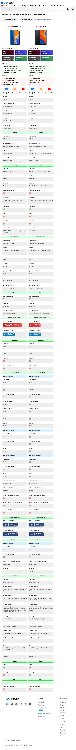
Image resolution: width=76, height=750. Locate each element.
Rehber (34, 6)
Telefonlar (45, 6)
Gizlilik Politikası (10, 740)
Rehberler (41, 705)
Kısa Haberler (58, 6)
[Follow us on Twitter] (12, 704)
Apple (62, 715)
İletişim (18, 740)
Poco (61, 727)
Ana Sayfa (41, 702)
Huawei (62, 718)
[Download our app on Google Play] (25, 704)
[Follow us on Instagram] (21, 704)
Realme (62, 730)
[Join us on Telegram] (16, 704)
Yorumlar (15, 93)
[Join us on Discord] (30, 704)
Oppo (61, 724)
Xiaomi (62, 736)
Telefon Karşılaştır (20, 6)
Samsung (63, 733)
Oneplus (62, 721)
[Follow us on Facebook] (7, 704)
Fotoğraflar (6, 93)
